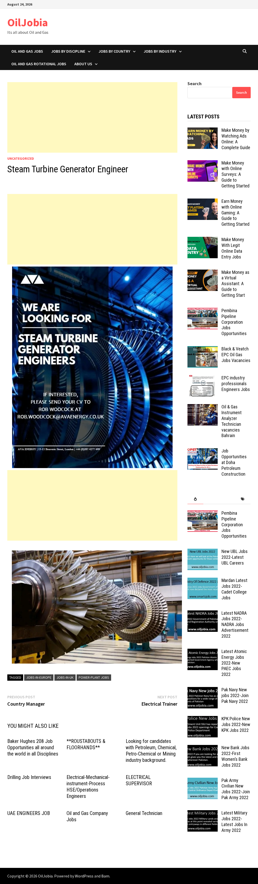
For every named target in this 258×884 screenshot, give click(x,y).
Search (194, 83)
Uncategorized (20, 158)
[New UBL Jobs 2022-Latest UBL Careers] (202, 552)
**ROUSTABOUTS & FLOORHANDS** (86, 744)
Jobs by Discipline (68, 51)
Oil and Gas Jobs (27, 51)
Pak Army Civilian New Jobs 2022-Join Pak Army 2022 (235, 789)
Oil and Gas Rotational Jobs (38, 63)
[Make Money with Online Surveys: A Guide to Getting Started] (202, 164)
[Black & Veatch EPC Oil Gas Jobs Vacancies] (202, 349)
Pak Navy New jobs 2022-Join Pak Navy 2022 (235, 695)
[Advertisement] (92, 117)
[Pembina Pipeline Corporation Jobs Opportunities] (202, 311)
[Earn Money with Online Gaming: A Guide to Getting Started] (202, 202)
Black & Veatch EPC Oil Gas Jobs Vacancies (235, 354)
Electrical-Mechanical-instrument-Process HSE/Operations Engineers (88, 786)
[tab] (195, 499)
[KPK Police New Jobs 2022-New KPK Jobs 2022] (202, 719)
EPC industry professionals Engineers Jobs (235, 383)
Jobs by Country (114, 51)
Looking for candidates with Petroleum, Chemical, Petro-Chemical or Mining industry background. (151, 750)
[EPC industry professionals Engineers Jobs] (202, 378)
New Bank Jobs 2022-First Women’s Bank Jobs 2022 (235, 756)
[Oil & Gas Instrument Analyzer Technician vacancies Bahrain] (202, 407)
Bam (105, 875)
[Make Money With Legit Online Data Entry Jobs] (202, 240)
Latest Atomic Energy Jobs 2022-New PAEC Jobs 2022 (234, 663)
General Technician (144, 813)
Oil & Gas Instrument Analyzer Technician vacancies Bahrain (231, 421)
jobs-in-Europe (38, 677)
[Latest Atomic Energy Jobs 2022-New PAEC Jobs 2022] (202, 652)
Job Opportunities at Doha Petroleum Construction (234, 462)
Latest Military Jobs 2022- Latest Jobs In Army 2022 (234, 821)
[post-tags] (243, 499)
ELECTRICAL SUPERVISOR (139, 780)
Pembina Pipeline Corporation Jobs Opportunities (234, 322)
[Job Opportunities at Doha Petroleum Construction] (202, 451)
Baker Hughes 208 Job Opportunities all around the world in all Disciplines (32, 747)
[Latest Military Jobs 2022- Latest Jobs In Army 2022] (202, 813)
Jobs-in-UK (65, 677)
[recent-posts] (211, 499)
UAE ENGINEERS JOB (28, 813)
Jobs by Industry (160, 51)
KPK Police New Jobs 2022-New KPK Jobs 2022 (235, 724)
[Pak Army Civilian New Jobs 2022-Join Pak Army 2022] (202, 781)
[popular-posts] (195, 499)
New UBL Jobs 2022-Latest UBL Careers (234, 557)
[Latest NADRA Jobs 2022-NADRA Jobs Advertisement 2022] (202, 614)
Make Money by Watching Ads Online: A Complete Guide (235, 138)
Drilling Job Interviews (29, 777)
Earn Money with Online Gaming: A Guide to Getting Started (235, 213)
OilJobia (27, 22)
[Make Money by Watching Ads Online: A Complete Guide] (202, 131)
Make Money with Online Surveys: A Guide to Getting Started (235, 174)
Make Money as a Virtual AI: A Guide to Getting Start (235, 284)
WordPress (84, 875)
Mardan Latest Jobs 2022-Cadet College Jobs (234, 589)
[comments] (227, 499)
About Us (83, 63)
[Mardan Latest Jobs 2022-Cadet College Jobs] (202, 581)
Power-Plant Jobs (94, 677)
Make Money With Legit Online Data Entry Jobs (232, 248)
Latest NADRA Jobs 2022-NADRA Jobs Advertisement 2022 (234, 624)
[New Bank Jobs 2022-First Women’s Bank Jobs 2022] (202, 748)
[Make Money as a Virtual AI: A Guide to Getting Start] (202, 273)
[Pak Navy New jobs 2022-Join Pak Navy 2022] (202, 690)
